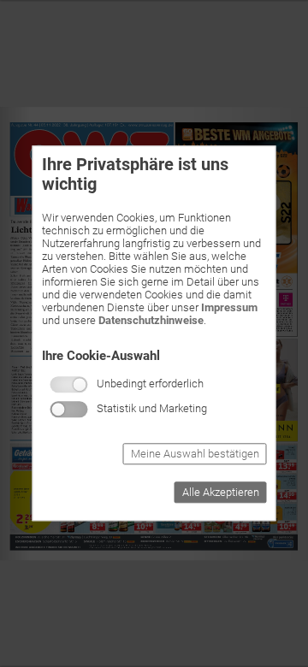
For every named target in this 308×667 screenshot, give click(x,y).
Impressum (229, 307)
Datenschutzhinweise (151, 320)
